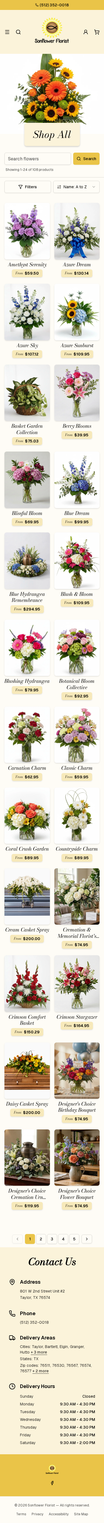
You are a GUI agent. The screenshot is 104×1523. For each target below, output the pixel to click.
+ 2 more (40, 1370)
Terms (21, 1514)
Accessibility (59, 1514)
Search (89, 158)
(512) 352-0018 (54, 4)
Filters (31, 186)
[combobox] (76, 187)
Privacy (37, 1514)
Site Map (81, 1514)
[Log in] (86, 32)
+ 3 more (39, 1352)
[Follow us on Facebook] (52, 1483)
